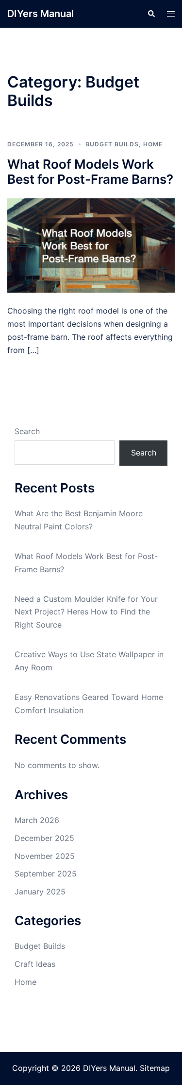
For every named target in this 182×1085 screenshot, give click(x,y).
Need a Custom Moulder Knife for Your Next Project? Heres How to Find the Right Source (86, 612)
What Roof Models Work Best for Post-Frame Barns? (90, 172)
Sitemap (155, 1068)
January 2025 (40, 891)
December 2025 (44, 838)
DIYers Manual (40, 13)
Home (153, 144)
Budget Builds (112, 144)
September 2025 (46, 873)
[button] (151, 14)
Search (27, 431)
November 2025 (45, 856)
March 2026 (37, 820)
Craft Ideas (35, 964)
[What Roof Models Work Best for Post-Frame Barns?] (91, 245)
